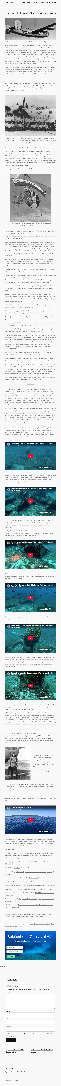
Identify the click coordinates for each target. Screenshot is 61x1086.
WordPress (15, 1080)
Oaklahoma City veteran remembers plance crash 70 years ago (34, 872)
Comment (9, 993)
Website (8, 1026)
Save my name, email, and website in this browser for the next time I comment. (30, 1035)
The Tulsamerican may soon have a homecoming (28, 889)
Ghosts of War (9, 2)
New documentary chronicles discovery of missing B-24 (39, 885)
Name (8, 1011)
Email (8, 1019)
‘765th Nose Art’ (28, 881)
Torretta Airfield (33, 878)
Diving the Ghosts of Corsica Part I (40, 924)
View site (3, 966)
